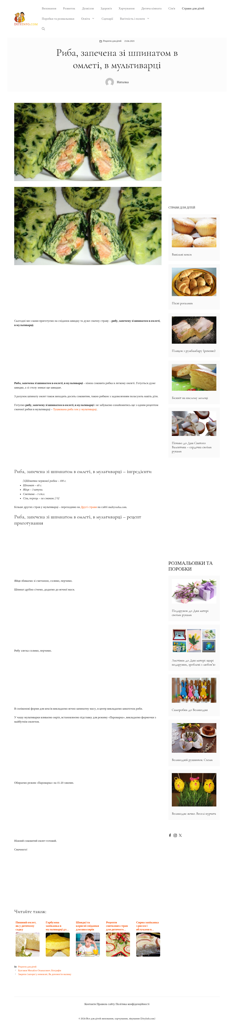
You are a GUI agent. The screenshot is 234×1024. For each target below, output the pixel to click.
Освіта (85, 19)
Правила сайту (106, 1004)
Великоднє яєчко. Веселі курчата (194, 814)
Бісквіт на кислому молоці (190, 398)
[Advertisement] (88, 290)
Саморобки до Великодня (190, 710)
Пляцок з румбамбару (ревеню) (193, 351)
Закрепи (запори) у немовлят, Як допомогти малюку (44, 974)
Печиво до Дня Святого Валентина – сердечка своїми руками (192, 447)
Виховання (49, 8)
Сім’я (171, 8)
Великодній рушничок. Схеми (192, 760)
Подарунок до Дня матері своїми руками (190, 613)
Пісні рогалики (182, 303)
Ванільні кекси (182, 254)
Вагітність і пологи (132, 19)
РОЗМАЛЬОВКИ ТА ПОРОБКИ (190, 566)
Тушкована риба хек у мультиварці (75, 409)
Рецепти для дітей (112, 41)
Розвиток (69, 8)
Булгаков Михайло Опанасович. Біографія (39, 970)
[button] (43, 29)
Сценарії (107, 19)
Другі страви (89, 507)
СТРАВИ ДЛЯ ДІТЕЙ (181, 207)
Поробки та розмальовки (58, 19)
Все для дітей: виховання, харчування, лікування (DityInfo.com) (120, 1018)
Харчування (126, 8)
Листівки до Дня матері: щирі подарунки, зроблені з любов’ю (193, 662)
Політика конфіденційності (133, 1004)
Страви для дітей (193, 8)
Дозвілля (88, 8)
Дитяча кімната (151, 8)
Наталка (123, 82)
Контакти (90, 1004)
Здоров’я (106, 8)
